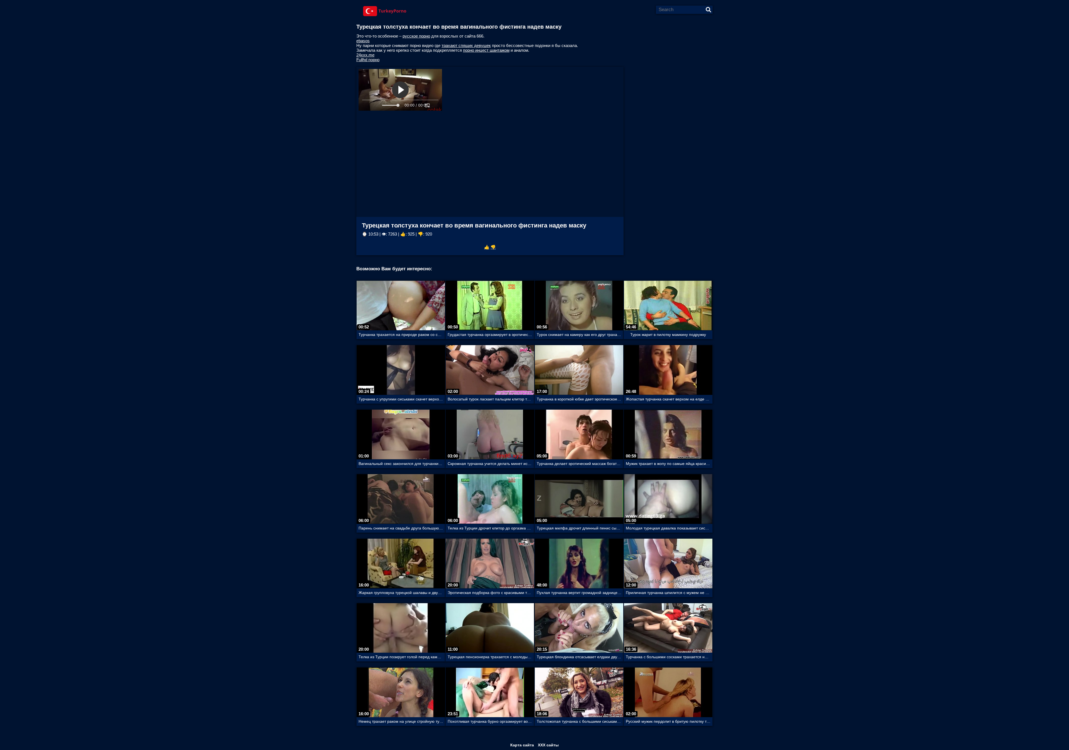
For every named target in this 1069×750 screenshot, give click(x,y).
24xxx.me (365, 55)
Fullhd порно (367, 59)
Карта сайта (522, 745)
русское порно (416, 36)
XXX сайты (548, 745)
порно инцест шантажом (486, 50)
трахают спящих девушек (466, 45)
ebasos (363, 40)
